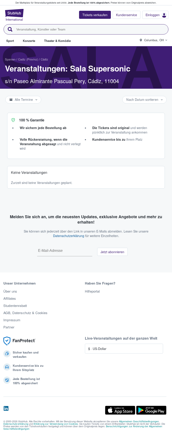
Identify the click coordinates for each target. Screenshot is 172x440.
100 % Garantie (31, 120)
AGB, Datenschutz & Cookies (25, 313)
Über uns (10, 291)
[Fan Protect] (19, 341)
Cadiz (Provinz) (28, 59)
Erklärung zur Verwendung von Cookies (56, 423)
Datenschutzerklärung (68, 235)
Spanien (10, 59)
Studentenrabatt (15, 305)
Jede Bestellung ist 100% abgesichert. (89, 2)
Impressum (11, 320)
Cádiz (44, 59)
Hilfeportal (92, 291)
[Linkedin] (6, 410)
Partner (8, 327)
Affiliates (9, 298)
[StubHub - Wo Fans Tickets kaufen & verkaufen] (14, 15)
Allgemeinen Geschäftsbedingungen (139, 421)
